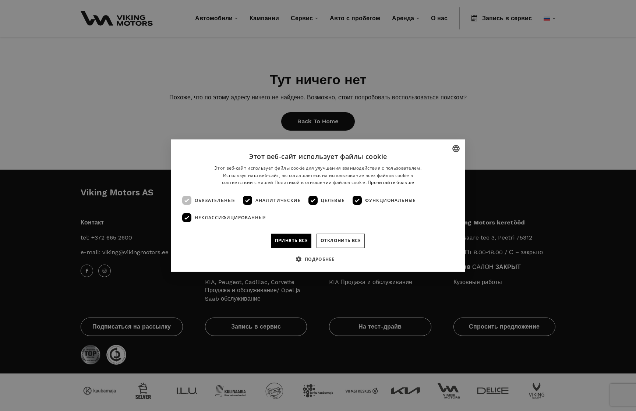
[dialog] (318, 205)
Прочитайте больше (391, 182)
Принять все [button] (291, 240)
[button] (317, 259)
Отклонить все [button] (341, 240)
